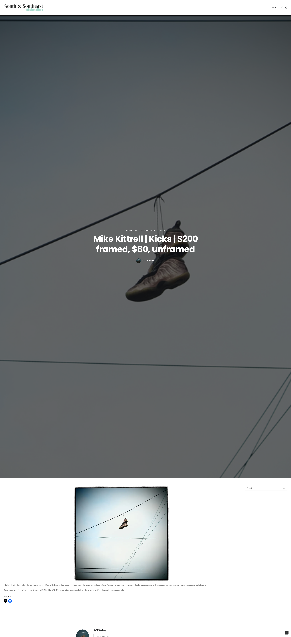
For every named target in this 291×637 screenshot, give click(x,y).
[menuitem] (273, 7)
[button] (282, 7)
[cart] (285, 7)
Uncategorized (149, 231)
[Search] (266, 488)
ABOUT (274, 7)
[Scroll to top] (286, 633)
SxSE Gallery (150, 260)
